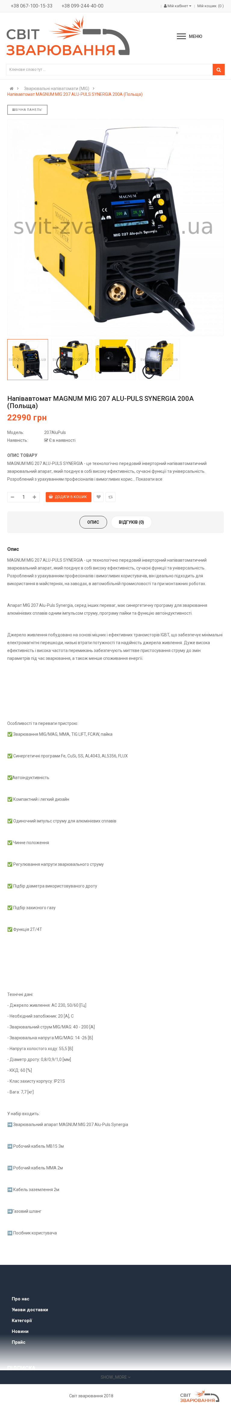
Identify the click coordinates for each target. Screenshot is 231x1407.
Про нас (20, 1299)
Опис (93, 522)
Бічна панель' (28, 109)
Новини (20, 1331)
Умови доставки (30, 1309)
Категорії (22, 1320)
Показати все (149, 479)
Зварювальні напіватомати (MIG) (56, 88)
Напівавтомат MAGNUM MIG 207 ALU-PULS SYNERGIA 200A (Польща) (75, 94)
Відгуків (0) (131, 522)
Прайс (19, 1342)
